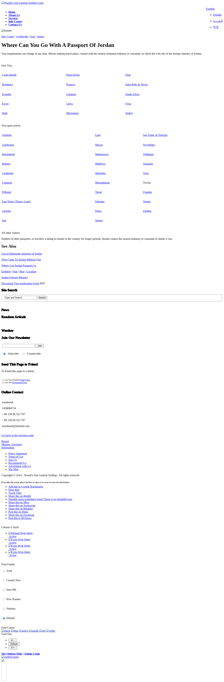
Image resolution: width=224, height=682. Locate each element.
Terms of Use (15, 456)
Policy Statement (17, 453)
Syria (128, 103)
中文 (216, 27)
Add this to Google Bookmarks (25, 486)
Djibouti (6, 192)
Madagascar (101, 154)
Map (21, 271)
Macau (99, 144)
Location (31, 271)
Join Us (12, 459)
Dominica (7, 84)
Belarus (6, 163)
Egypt (5, 103)
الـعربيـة (218, 20)
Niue (128, 74)
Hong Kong (73, 74)
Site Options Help (11, 653)
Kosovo (70, 84)
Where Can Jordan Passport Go (18, 265)
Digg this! (13, 489)
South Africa (132, 94)
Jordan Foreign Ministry (14, 277)
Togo (146, 173)
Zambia (147, 210)
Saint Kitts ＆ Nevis (136, 84)
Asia (32, 36)
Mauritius (100, 173)
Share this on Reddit (19, 496)
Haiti (4, 113)
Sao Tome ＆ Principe (155, 135)
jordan (40, 36)
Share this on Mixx (18, 502)
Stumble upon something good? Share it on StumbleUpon (40, 499)
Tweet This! (15, 492)
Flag (15, 271)
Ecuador (6, 94)
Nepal (98, 192)
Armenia (7, 135)
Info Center (7, 36)
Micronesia (72, 113)
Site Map (13, 469)
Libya (69, 103)
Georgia (6, 210)
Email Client (25, 380)
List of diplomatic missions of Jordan (21, 253)
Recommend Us (17, 462)
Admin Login (32, 653)
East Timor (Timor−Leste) (16, 201)
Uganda (147, 192)
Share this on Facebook (21, 514)
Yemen (147, 201)
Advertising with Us (19, 466)
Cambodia (7, 173)
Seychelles (149, 144)
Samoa (99, 220)
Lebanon (71, 94)
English (217, 14)
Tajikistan (148, 154)
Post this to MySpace (20, 518)
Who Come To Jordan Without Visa (21, 259)
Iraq (4, 220)
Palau (98, 210)
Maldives (100, 163)
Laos (98, 135)
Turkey (129, 113)
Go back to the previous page (17, 435)
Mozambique (102, 182)
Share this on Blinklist (20, 508)
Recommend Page (19, 382)
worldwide (22, 36)
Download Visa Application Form (20, 283)
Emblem (6, 271)
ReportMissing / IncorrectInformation (11, 444)
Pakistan (99, 201)
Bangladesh (8, 154)
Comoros (7, 182)
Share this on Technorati (21, 505)
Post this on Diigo (18, 511)
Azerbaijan (8, 144)
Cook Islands (9, 74)
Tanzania (148, 163)
